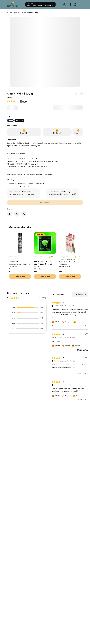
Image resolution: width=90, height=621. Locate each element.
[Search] (64, 4)
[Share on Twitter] (16, 214)
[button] (9, 97)
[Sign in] (69, 4)
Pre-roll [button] (17, 13)
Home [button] (9, 13)
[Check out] (75, 4)
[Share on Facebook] (9, 214)
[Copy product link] (23, 214)
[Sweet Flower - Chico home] (15, 4)
